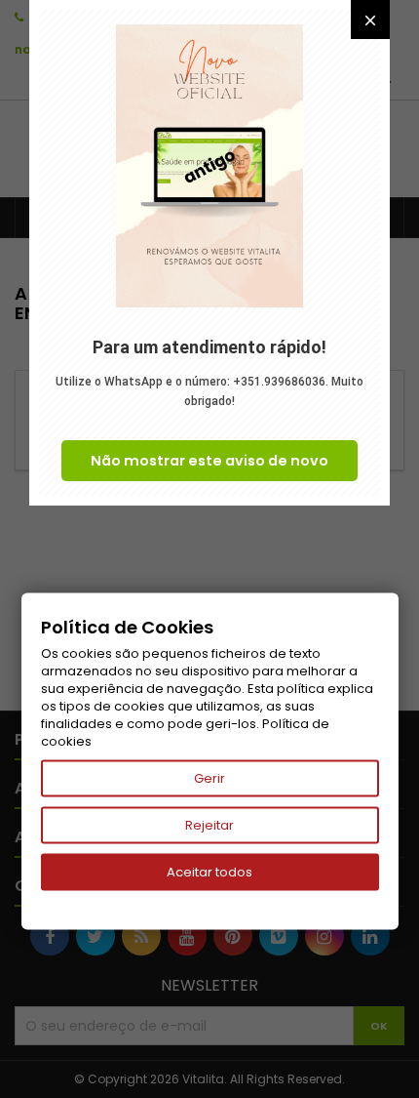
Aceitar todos (209, 872)
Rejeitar (209, 825)
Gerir (209, 778)
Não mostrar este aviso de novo (209, 460)
